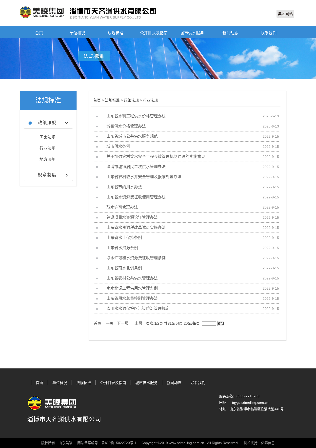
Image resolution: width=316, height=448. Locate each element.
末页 (138, 323)
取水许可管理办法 (122, 207)
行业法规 (47, 148)
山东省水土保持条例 (124, 237)
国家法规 (47, 137)
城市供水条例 (118, 146)
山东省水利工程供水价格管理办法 (136, 116)
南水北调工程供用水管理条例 (132, 288)
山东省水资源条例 (122, 248)
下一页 (123, 323)
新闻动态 (230, 33)
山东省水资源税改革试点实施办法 (136, 227)
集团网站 (285, 14)
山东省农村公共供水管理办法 (132, 278)
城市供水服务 (192, 33)
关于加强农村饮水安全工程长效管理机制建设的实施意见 (155, 156)
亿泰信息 (268, 443)
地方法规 (47, 159)
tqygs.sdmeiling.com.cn (250, 403)
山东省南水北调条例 (124, 268)
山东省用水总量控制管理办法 (132, 298)
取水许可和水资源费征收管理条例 (136, 258)
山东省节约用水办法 (124, 187)
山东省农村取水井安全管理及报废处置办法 (143, 177)
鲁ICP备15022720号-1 (119, 443)
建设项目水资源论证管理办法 (132, 217)
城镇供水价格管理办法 (126, 126)
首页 (39, 33)
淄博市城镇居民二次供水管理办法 (136, 167)
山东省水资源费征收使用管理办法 (136, 197)
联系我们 (268, 33)
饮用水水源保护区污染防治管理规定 (138, 308)
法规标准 (115, 33)
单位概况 (77, 33)
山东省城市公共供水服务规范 (132, 136)
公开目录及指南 (154, 33)
